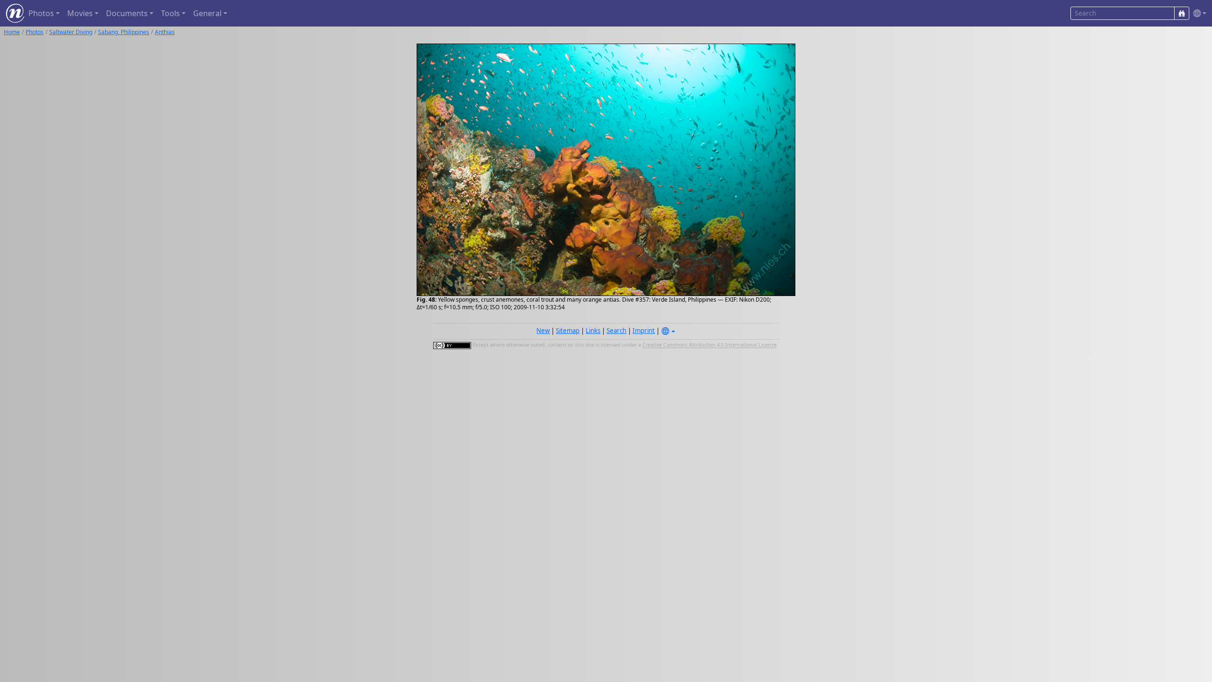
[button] (1197, 13)
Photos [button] (41, 13)
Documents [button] (127, 13)
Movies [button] (80, 13)
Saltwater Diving (70, 32)
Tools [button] (170, 13)
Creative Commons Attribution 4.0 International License (709, 345)
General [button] (207, 13)
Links (593, 330)
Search (616, 330)
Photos (35, 32)
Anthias (165, 32)
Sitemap (567, 330)
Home (12, 32)
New (543, 330)
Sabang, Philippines (123, 32)
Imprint (644, 330)
